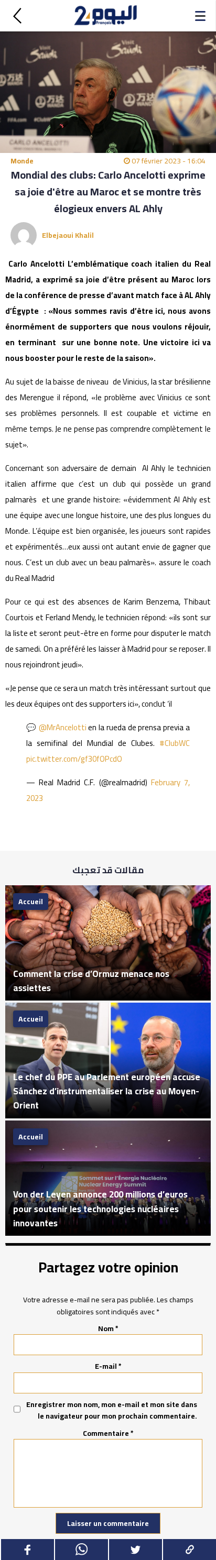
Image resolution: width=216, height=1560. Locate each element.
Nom (108, 1328)
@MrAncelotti (63, 727)
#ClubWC (174, 743)
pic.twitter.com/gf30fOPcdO (74, 758)
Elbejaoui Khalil (68, 235)
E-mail (108, 1366)
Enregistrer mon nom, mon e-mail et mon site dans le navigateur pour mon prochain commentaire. (111, 1410)
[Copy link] (189, 1549)
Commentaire (108, 1433)
